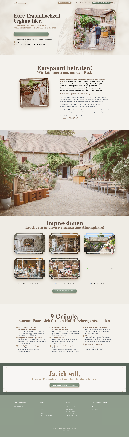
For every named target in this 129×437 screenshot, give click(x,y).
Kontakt (88, 2)
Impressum (55, 428)
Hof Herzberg (20, 2)
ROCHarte (71, 432)
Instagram (96, 409)
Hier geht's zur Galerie (64, 291)
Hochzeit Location (64, 2)
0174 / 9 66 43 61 (70, 413)
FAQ (81, 2)
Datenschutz (62, 428)
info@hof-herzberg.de (71, 415)
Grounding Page (71, 428)
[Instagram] (114, 3)
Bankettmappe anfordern (101, 2)
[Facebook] (112, 3)
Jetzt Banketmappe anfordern (64, 385)
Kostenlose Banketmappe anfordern (31, 34)
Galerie (75, 2)
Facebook (96, 407)
